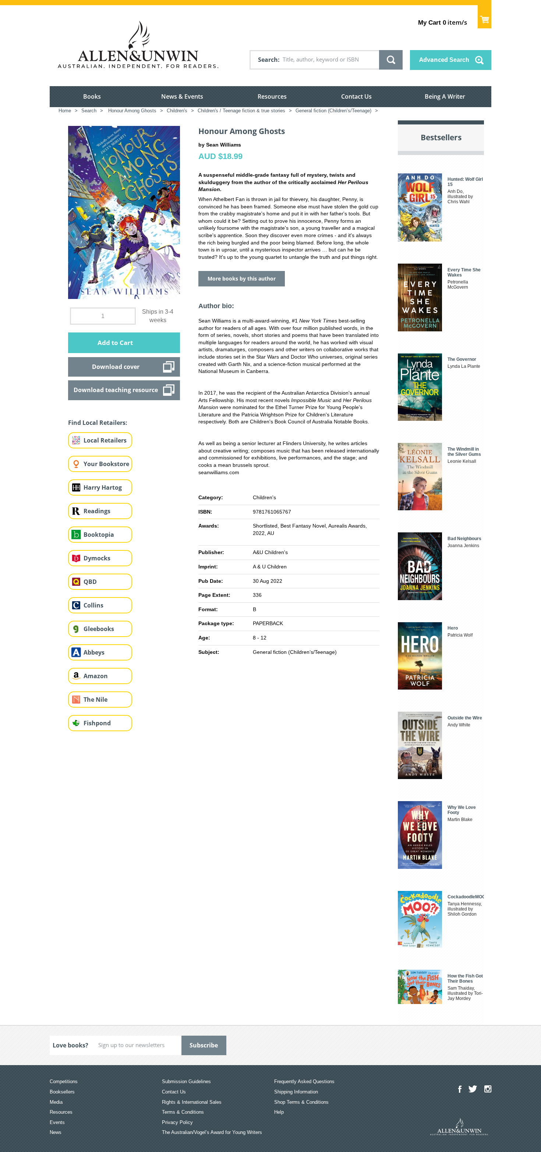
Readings (97, 511)
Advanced (444, 60)
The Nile (95, 699)
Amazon (96, 676)
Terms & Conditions (183, 1112)
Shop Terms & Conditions (301, 1102)
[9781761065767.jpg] (124, 212)
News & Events (182, 96)
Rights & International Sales (192, 1102)
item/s (442, 22)
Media (56, 1102)
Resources (272, 96)
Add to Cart (115, 342)
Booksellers (62, 1092)
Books (92, 96)
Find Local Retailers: (97, 423)
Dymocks (97, 558)
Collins (93, 605)
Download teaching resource (116, 390)
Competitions (64, 1081)
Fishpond (97, 723)
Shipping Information (296, 1092)
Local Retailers (105, 440)
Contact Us (356, 96)
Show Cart (484, 16)
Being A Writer (445, 96)
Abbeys (94, 652)
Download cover (115, 367)
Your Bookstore (106, 464)
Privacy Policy (177, 1122)
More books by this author (242, 278)
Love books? (70, 1045)
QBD (90, 582)
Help (279, 1112)
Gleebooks (99, 629)
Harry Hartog (103, 487)
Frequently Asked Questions (304, 1081)
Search (268, 60)
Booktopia (99, 535)
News (55, 1132)
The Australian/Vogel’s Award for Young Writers (212, 1132)
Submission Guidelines (186, 1081)
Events (57, 1122)
